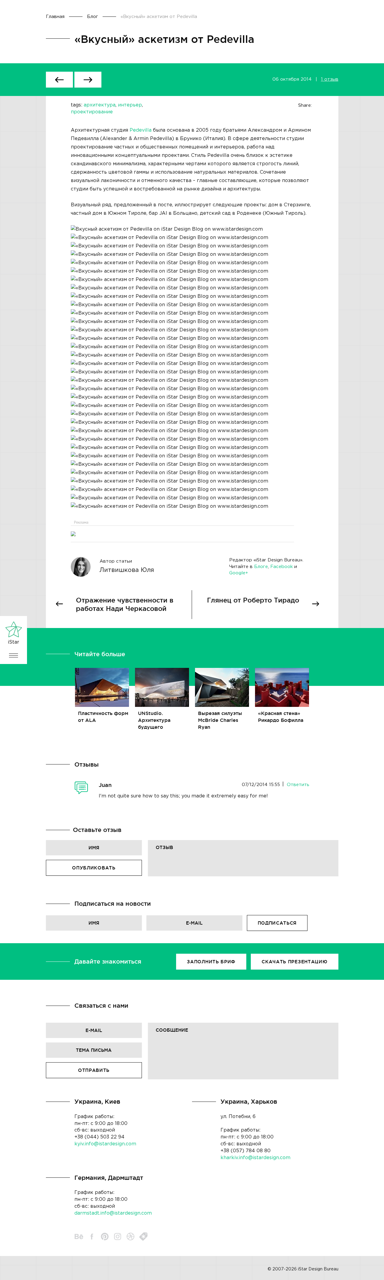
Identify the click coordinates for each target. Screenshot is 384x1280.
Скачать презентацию (294, 961)
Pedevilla (141, 130)
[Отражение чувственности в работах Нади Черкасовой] (59, 80)
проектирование (92, 112)
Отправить (94, 1070)
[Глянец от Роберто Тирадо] (87, 80)
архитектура (100, 105)
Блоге (261, 567)
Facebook (281, 567)
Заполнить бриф (211, 961)
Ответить (298, 785)
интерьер (130, 105)
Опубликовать (93, 867)
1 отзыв (329, 79)
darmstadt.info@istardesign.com (113, 1213)
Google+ (238, 573)
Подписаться (277, 923)
